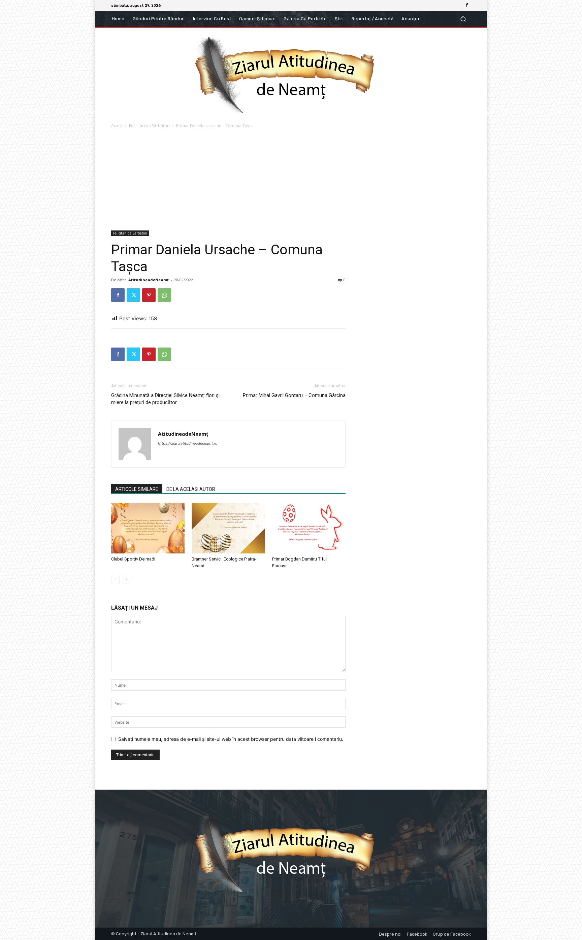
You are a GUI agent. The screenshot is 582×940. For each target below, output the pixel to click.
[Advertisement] (291, 180)
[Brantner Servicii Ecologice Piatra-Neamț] (228, 528)
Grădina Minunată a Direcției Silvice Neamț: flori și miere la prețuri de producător (165, 398)
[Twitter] (133, 295)
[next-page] (126, 579)
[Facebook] (467, 5)
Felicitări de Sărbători (149, 126)
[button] (463, 19)
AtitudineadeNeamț (148, 279)
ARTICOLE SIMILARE (136, 489)
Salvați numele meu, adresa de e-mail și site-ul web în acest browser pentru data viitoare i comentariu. (230, 739)
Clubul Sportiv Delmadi (133, 559)
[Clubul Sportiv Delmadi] (148, 528)
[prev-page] (115, 579)
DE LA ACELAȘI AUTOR (190, 489)
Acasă (117, 126)
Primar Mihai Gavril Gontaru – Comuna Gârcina (294, 395)
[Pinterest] (149, 295)
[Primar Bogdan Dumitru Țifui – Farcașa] (309, 528)
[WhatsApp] (164, 295)
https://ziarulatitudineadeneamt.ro (188, 443)
